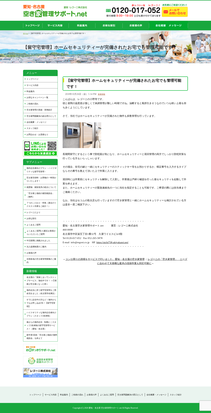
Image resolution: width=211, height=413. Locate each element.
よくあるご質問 (33, 225)
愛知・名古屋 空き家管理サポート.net (105, 408)
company (168, 25)
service (56, 25)
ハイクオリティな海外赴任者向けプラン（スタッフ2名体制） (41, 314)
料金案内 (30, 91)
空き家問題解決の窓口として (130, 395)
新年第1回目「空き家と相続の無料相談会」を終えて (42, 336)
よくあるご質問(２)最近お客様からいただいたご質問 (41, 232)
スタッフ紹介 (32, 128)
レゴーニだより (33, 212)
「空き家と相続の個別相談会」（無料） (40, 195)
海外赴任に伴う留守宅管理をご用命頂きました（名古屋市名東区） (41, 292)
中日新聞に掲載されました (38, 240)
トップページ (32, 79)
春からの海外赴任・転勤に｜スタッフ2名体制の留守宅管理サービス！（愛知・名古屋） (41, 325)
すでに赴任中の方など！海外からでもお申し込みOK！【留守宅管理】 (41, 303)
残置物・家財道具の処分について (41, 187)
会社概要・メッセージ (36, 122)
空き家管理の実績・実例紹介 (39, 110)
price (82, 25)
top (33, 25)
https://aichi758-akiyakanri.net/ (112, 242)
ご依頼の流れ (32, 104)
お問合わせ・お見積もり (37, 134)
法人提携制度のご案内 (36, 247)
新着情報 (101, 94)
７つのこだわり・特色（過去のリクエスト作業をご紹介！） (41, 204)
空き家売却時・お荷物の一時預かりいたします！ (41, 179)
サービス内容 (32, 85)
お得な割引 (31, 218)
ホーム (25, 33)
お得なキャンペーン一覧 (37, 97)
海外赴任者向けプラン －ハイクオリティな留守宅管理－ (42, 170)
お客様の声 (136, 25)
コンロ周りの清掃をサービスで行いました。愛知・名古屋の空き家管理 (105, 259)
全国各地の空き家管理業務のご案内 (41, 260)
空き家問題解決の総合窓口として (41, 116)
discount (109, 25)
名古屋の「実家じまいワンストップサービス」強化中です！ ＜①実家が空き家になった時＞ (42, 280)
